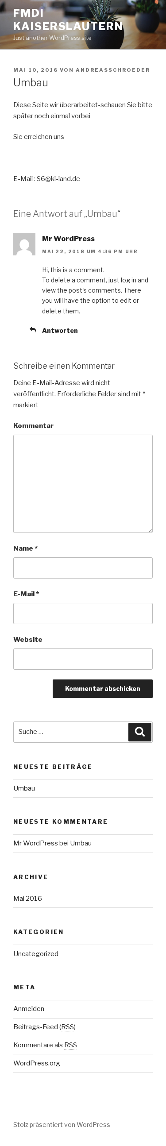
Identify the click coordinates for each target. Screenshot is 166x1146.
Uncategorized (35, 954)
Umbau (24, 788)
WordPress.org (36, 1063)
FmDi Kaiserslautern (68, 20)
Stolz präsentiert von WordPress (61, 1124)
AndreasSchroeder (113, 70)
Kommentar (33, 426)
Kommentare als (45, 1045)
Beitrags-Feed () (44, 1027)
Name (25, 548)
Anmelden (28, 1009)
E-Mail (26, 594)
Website (27, 640)
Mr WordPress (68, 239)
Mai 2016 (27, 899)
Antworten (60, 330)
